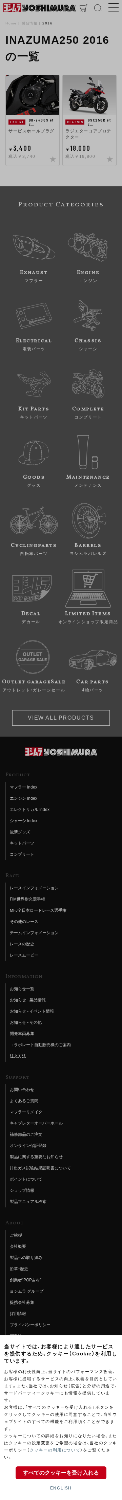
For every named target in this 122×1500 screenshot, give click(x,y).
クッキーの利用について (55, 1450)
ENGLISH (61, 1488)
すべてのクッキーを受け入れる (61, 1473)
